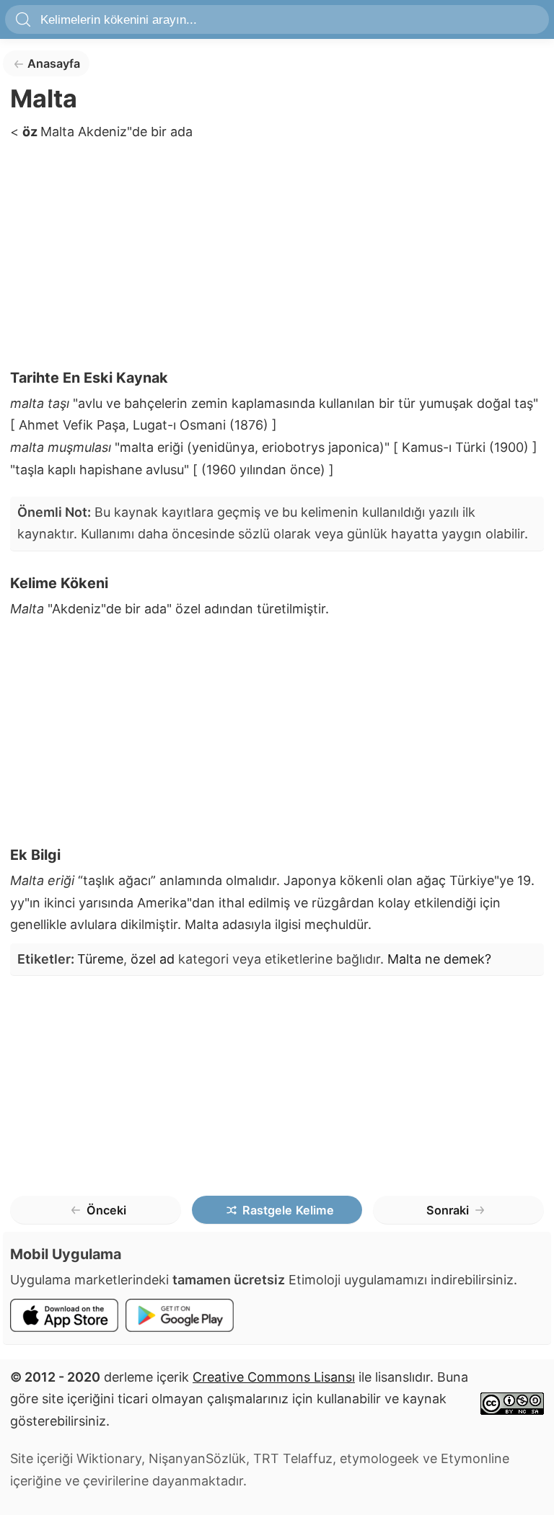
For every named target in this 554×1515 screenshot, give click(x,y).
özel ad (153, 959)
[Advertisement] (277, 259)
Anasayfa (53, 63)
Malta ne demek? (439, 959)
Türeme (100, 959)
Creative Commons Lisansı (274, 1377)
